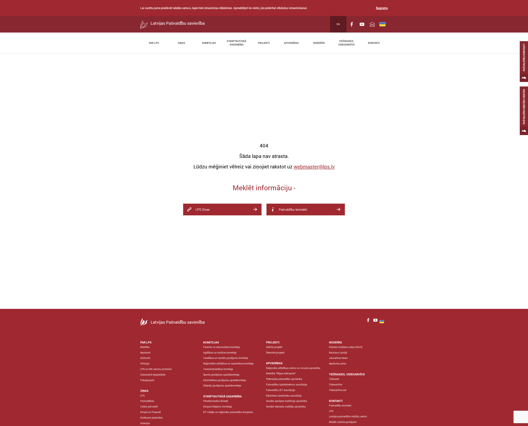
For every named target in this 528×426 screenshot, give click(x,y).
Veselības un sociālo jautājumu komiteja (225, 357)
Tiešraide (334, 378)
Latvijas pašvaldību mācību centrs (348, 416)
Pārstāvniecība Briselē (215, 401)
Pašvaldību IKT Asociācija (280, 390)
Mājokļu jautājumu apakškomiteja (222, 385)
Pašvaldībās (147, 401)
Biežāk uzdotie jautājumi (342, 422)
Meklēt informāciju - (264, 187)
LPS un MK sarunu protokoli (156, 369)
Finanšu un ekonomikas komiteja (221, 347)
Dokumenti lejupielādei (152, 374)
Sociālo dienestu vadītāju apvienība (286, 406)
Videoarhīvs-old (337, 390)
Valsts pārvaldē (149, 406)
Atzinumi (145, 357)
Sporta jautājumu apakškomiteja (221, 374)
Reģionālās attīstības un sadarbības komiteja (228, 363)
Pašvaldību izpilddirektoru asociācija (286, 384)
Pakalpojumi (147, 380)
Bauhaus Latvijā (338, 352)
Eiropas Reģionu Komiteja (217, 406)
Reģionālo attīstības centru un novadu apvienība (293, 368)
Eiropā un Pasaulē (150, 412)
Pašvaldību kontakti (340, 405)
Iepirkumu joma (337, 363)
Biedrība (145, 347)
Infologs (144, 363)
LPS (142, 395)
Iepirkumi (145, 352)
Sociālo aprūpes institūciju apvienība (286, 401)
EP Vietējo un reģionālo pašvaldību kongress (228, 412)
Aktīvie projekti (274, 347)
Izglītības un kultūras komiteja (220, 352)
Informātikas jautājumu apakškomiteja (224, 380)
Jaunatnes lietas (338, 357)
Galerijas (145, 423)
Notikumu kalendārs (151, 417)
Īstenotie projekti (275, 352)
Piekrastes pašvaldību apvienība (284, 378)
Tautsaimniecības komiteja (218, 369)
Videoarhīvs (335, 384)
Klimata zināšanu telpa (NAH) (345, 347)
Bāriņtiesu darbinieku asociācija (284, 395)
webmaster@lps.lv (314, 166)
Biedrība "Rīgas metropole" (281, 373)
